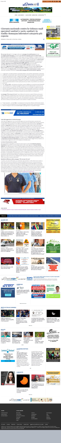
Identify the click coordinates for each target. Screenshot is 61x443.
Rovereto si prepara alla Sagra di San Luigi (7, 267)
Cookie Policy (26, 424)
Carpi (17, 420)
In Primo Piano (14, 39)
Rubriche (20, 284)
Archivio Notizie (4, 415)
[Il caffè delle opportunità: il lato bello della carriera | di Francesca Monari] (37, 261)
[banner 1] (22, 115)
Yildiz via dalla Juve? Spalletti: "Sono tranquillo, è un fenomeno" (7, 320)
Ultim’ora (3, 216)
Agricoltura (34, 15)
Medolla (17, 418)
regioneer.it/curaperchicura (28, 171)
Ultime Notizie (4, 414)
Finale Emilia (18, 414)
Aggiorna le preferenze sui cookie (36, 424)
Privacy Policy (19, 424)
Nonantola (48, 418)
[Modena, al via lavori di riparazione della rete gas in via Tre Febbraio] (7, 242)
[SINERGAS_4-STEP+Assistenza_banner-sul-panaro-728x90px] (30, 12)
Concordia (18, 417)
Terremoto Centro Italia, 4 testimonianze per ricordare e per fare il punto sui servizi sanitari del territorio (17, 340)
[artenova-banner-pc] (30, 400)
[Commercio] (53, 384)
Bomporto (33, 415)
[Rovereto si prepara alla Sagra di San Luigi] (7, 261)
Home (16, 15)
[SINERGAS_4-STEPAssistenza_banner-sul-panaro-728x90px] (22, 204)
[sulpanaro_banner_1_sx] (53, 361)
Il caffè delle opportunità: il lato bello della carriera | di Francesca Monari (37, 268)
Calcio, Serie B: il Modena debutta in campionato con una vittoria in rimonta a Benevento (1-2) (7, 233)
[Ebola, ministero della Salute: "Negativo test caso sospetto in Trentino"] (28, 334)
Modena (19, 39)
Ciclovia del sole (4, 412)
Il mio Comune (21, 15)
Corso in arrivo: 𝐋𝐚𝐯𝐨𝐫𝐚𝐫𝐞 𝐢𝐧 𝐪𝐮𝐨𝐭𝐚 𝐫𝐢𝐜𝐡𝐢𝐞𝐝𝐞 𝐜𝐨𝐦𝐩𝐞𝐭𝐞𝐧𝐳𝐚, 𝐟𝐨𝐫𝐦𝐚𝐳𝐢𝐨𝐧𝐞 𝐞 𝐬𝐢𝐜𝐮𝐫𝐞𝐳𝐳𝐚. (46, 277)
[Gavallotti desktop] (30, 20)
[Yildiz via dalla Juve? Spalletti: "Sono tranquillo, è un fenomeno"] (7, 313)
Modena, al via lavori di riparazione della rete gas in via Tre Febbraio (7, 250)
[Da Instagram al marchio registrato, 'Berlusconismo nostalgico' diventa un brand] (38, 313)
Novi (47, 414)
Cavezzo (33, 412)
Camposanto (33, 414)
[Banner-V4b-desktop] (22, 50)
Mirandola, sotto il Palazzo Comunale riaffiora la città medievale (36, 354)
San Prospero (49, 412)
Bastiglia (33, 417)
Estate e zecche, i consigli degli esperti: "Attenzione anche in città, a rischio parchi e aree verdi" (39, 340)
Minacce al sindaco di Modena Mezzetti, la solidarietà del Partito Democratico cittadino (43, 215)
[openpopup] (60, 15)
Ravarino (48, 417)
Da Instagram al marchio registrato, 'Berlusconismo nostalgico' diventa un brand (38, 320)
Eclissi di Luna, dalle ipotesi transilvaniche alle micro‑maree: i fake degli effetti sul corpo (53, 320)
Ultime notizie (41, 15)
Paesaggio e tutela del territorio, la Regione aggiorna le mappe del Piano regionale (22, 386)
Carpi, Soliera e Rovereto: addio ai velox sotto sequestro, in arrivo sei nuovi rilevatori (22, 233)
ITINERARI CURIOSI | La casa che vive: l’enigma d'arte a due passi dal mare (23, 292)
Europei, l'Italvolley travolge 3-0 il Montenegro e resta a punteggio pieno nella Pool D (21, 321)
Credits (46, 424)
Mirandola (18, 412)
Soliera (47, 415)
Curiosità (20, 372)
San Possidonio (34, 418)
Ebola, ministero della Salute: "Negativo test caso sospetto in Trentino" (28, 340)
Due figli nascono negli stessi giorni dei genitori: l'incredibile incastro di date (37, 386)
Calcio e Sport (28, 15)
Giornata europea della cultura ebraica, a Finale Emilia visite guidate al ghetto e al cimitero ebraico (22, 269)
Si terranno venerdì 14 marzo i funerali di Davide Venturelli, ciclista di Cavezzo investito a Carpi (21, 209)
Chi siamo (44, 1)
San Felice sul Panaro (20, 415)
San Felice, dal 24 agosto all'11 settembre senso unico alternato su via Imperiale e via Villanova (22, 250)
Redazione (4, 39)
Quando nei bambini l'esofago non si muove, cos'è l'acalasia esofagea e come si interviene (5, 340)
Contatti (49, 1)
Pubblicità (13, 424)
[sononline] (8, 384)
